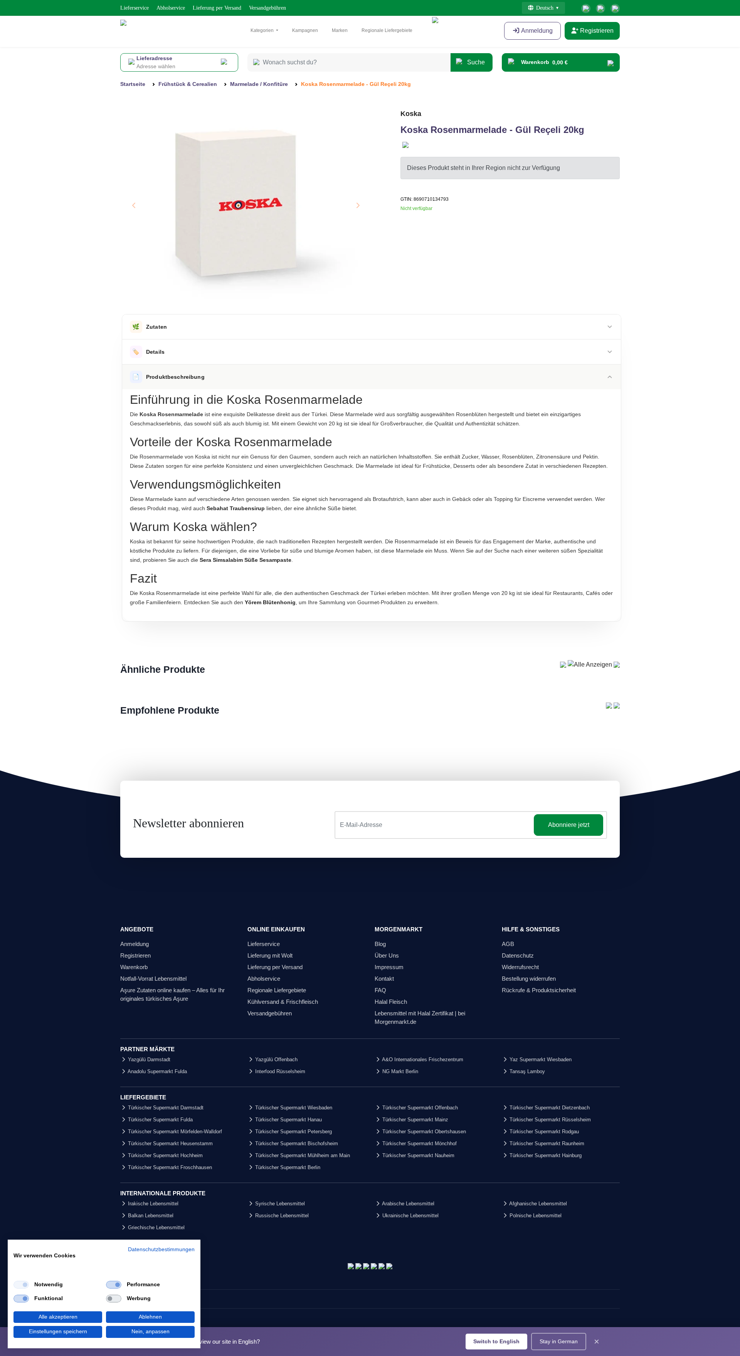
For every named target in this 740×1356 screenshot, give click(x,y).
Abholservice (170, 8)
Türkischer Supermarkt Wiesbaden (293, 1108)
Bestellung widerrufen (529, 978)
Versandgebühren (267, 8)
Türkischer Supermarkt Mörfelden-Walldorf (174, 1131)
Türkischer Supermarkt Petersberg (293, 1131)
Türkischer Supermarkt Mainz (414, 1119)
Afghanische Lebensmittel (537, 1203)
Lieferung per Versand (217, 8)
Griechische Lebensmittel (155, 1227)
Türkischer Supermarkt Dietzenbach (549, 1108)
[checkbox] (21, 1285)
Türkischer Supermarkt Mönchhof (419, 1143)
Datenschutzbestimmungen (161, 1249)
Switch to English (496, 1341)
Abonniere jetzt (568, 825)
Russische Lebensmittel (281, 1215)
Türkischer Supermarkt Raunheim (546, 1143)
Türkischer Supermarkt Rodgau (543, 1131)
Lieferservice (134, 8)
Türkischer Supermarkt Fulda (159, 1119)
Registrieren (596, 30)
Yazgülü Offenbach (276, 1059)
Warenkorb (134, 967)
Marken (340, 30)
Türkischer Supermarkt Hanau (288, 1119)
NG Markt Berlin (399, 1071)
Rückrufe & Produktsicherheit (539, 990)
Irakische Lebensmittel (152, 1203)
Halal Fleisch (391, 1001)
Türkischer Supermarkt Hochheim (164, 1155)
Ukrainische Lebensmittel (410, 1215)
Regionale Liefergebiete (387, 30)
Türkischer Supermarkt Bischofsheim (296, 1143)
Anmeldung (536, 30)
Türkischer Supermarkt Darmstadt (165, 1108)
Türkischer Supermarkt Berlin (287, 1167)
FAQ (380, 990)
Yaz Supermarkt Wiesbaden (540, 1059)
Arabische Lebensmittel (407, 1203)
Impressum (389, 967)
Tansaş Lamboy (526, 1071)
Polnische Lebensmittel (535, 1215)
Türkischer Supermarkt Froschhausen (169, 1167)
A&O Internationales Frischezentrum (422, 1059)
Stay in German (559, 1341)
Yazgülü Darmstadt (148, 1059)
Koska (410, 114)
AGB (508, 944)
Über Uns (387, 955)
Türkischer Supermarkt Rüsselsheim (549, 1119)
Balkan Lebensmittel (149, 1215)
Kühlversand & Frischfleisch (282, 1001)
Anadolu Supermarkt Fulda (156, 1071)
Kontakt (384, 978)
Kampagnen (305, 30)
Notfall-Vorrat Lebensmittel (153, 978)
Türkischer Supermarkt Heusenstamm (169, 1143)
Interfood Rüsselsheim (279, 1071)
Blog (380, 944)
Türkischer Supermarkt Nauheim (417, 1155)
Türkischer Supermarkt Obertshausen (423, 1131)
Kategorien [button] (263, 30)
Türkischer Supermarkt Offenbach (419, 1108)
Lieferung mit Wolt (270, 955)
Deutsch (544, 8)
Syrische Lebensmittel (279, 1203)
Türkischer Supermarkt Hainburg (545, 1155)
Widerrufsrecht (520, 967)
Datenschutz (518, 955)
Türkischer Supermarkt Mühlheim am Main (302, 1155)
